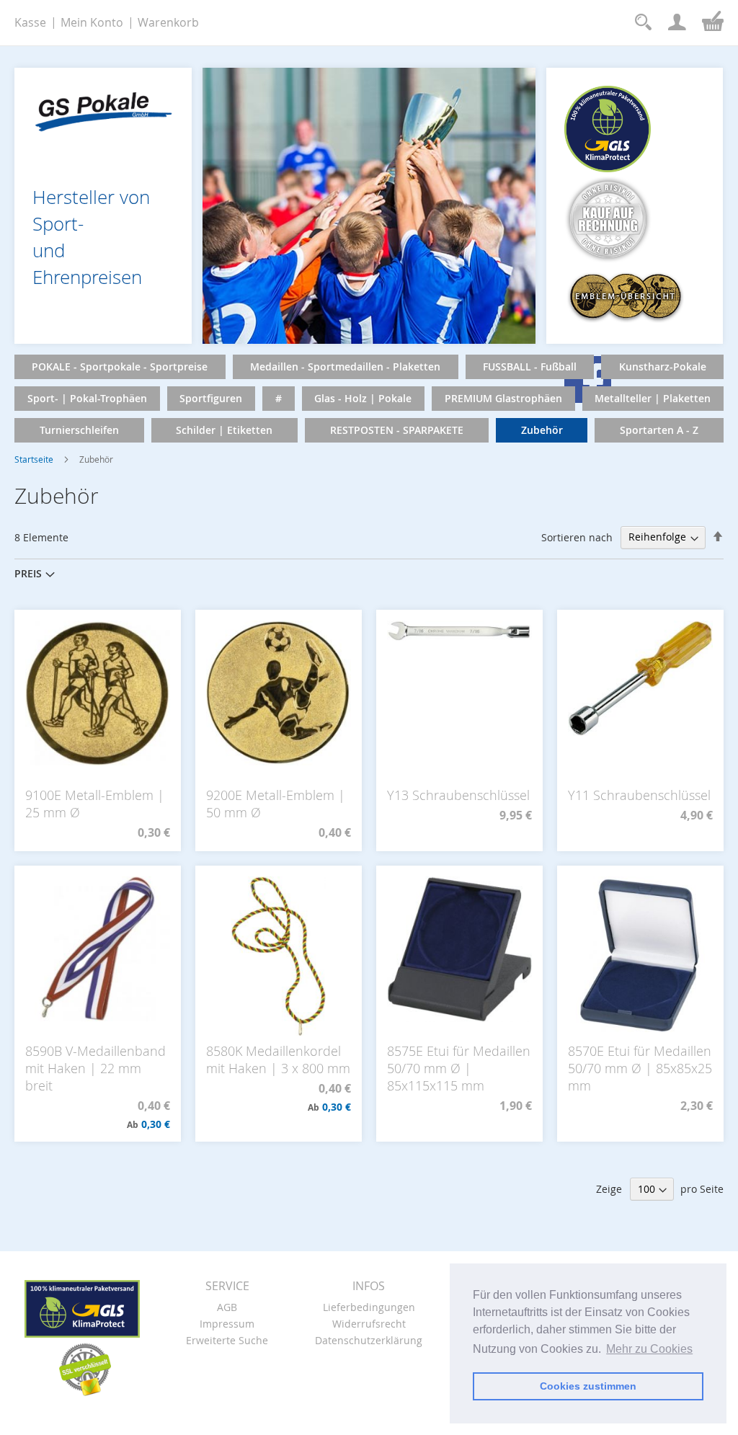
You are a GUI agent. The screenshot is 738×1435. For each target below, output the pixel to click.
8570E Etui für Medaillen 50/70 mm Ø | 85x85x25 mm (640, 1068)
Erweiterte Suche (227, 1340)
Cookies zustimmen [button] (588, 1386)
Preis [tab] (28, 573)
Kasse (30, 22)
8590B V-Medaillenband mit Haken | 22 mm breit (95, 1068)
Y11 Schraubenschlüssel (639, 795)
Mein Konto (92, 22)
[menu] (369, 398)
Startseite (33, 459)
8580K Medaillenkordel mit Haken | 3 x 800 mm (278, 1059)
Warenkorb (168, 22)
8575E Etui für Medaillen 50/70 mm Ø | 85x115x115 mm (458, 1068)
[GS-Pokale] (103, 107)
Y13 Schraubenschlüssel (458, 795)
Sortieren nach (577, 536)
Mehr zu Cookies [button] (649, 1349)
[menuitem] (120, 367)
